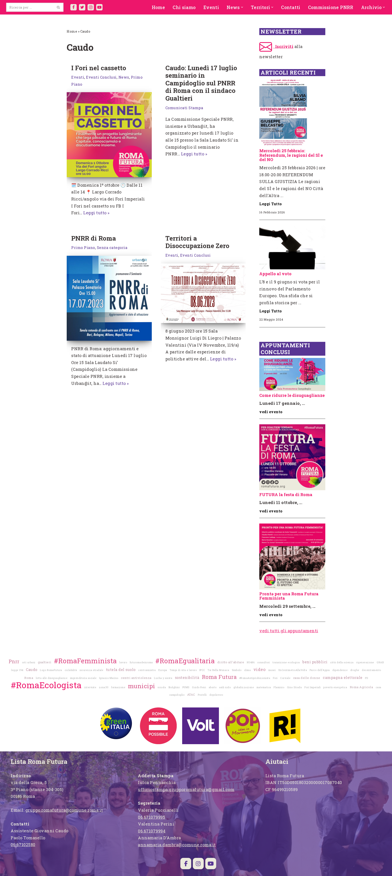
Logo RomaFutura (51, 670)
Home (158, 7)
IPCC (202, 670)
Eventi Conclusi (101, 77)
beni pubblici (315, 661)
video (259, 669)
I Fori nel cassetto (98, 68)
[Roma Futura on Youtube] (210, 863)
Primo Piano (83, 247)
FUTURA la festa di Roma (285, 494)
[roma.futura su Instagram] (198, 863)
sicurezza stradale (91, 670)
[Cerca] (58, 7)
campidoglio (177, 694)
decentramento (371, 670)
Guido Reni (199, 687)
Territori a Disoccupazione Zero (197, 242)
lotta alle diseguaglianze (52, 678)
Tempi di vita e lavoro (183, 670)
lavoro (123, 662)
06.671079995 (151, 817)
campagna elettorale (343, 677)
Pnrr (14, 661)
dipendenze (340, 670)
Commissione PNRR (330, 7)
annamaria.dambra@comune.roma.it (177, 844)
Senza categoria (112, 247)
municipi (141, 686)
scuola (162, 687)
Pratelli (202, 694)
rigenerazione (365, 662)
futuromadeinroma (141, 662)
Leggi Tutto (270, 203)
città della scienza (342, 662)
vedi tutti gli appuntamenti (288, 630)
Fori (275, 678)
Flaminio (279, 687)
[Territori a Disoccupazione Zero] (203, 293)
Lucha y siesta (163, 678)
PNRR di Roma (93, 238)
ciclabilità (71, 670)
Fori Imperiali (312, 687)
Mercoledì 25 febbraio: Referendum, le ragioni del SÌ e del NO (291, 155)
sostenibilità (187, 677)
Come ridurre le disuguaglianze (292, 395)
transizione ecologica (286, 662)
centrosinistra (147, 670)
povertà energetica (335, 687)
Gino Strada (294, 687)
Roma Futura (219, 677)
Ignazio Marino (108, 678)
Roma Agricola (361, 687)
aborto (213, 687)
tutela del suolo (121, 669)
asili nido (225, 687)
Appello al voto (275, 273)
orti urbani (28, 662)
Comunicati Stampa (184, 107)
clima (247, 670)
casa (378, 687)
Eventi (211, 7)
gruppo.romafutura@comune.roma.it (64, 810)
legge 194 (17, 670)
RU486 (251, 662)
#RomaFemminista (85, 660)
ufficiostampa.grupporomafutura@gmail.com (186, 789)
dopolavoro (216, 694)
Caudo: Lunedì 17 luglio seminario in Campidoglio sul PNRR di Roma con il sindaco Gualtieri (201, 83)
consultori (263, 662)
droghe (354, 670)
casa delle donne (306, 678)
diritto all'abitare (230, 662)
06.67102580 (23, 844)
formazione (118, 687)
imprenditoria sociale (83, 678)
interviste (90, 687)
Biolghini (174, 687)
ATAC (191, 695)
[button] (242, 7)
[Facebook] (73, 7)
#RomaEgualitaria (185, 660)
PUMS (185, 687)
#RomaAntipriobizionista (254, 678)
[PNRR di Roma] (109, 298)
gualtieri (44, 662)
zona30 (104, 687)
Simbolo (237, 670)
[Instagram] (91, 7)
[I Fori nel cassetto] (109, 134)
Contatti (290, 7)
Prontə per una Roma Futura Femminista (288, 596)
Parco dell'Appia (320, 670)
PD (366, 678)
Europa (162, 670)
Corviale (285, 678)
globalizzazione (243, 687)
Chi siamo (184, 7)
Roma (28, 678)
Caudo (31, 669)
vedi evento (271, 411)
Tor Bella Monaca (218, 670)
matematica (264, 687)
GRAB (380, 662)
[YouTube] (99, 7)
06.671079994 (151, 831)
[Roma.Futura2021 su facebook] (185, 863)
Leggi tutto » (96, 212)
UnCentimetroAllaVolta (292, 670)
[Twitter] (82, 7)
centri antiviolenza (136, 678)
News (123, 77)
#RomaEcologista (46, 684)
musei (272, 670)
